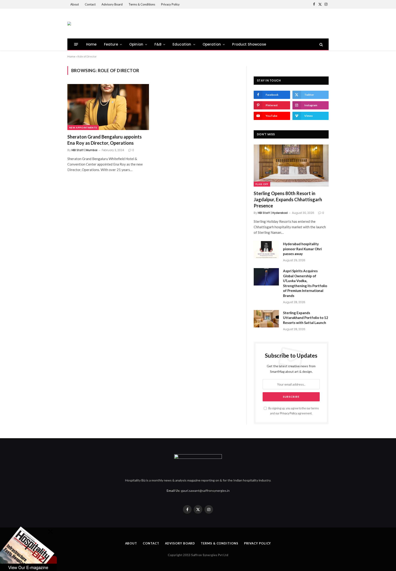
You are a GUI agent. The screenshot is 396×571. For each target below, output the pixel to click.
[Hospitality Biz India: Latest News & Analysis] (69, 23)
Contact (90, 4)
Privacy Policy (170, 4)
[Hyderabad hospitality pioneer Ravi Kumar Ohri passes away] (266, 249)
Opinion (136, 44)
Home (91, 44)
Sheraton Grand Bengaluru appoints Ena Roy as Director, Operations (104, 140)
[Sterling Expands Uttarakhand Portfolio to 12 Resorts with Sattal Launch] (266, 318)
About (74, 4)
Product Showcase (249, 44)
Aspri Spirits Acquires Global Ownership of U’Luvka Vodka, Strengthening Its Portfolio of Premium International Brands (305, 283)
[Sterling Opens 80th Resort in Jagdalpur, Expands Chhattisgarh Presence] (291, 165)
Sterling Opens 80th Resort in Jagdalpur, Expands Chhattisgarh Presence (288, 199)
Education (182, 44)
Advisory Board (112, 4)
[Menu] (76, 44)
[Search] (321, 44)
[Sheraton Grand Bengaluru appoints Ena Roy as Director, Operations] (108, 107)
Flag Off (262, 184)
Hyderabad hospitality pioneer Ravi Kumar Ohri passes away (302, 249)
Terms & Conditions (142, 4)
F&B (157, 44)
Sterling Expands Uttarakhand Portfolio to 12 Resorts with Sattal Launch (305, 318)
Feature (111, 44)
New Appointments (83, 127)
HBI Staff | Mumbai (84, 150)
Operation (212, 44)
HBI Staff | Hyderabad (273, 213)
